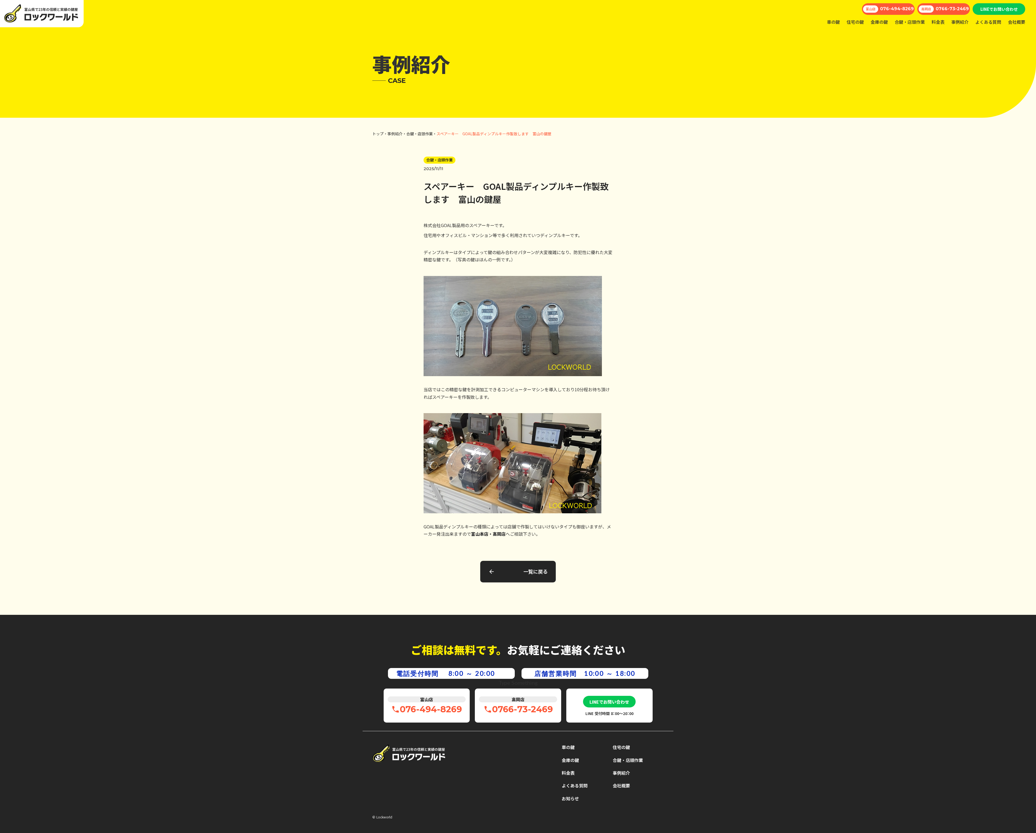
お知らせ (570, 798)
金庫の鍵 (879, 22)
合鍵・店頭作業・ (421, 133)
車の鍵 (833, 22)
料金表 (938, 22)
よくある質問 (988, 22)
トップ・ (379, 133)
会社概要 (1016, 22)
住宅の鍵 (855, 22)
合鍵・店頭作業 (910, 22)
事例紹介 (960, 22)
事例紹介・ (396, 133)
